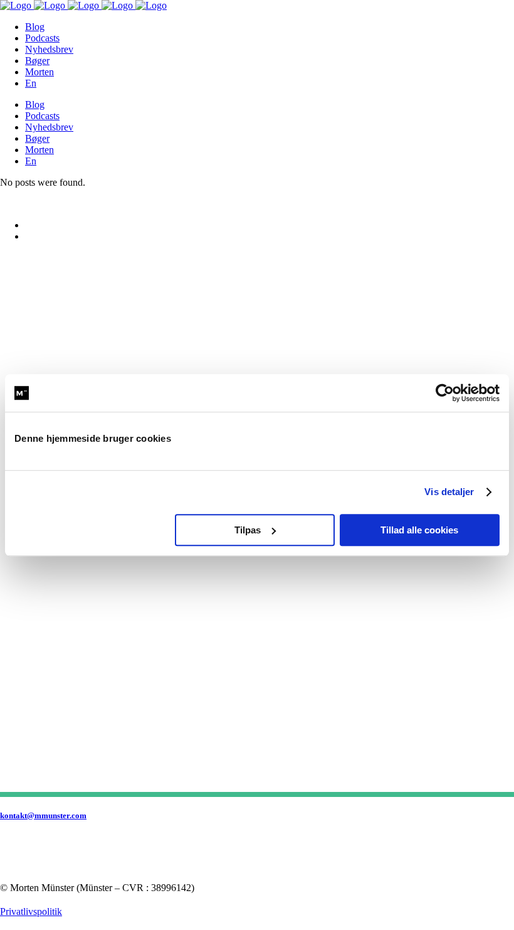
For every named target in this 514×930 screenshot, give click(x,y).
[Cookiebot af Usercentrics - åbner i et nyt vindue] (445, 392)
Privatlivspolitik (31, 911)
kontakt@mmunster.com (43, 815)
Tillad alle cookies (419, 530)
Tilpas (247, 530)
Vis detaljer (449, 491)
